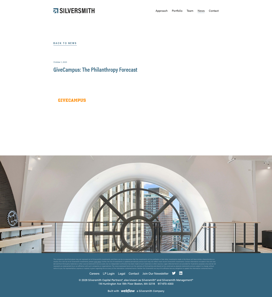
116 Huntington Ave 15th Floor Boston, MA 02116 (126, 284)
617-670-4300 (166, 284)
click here (97, 261)
